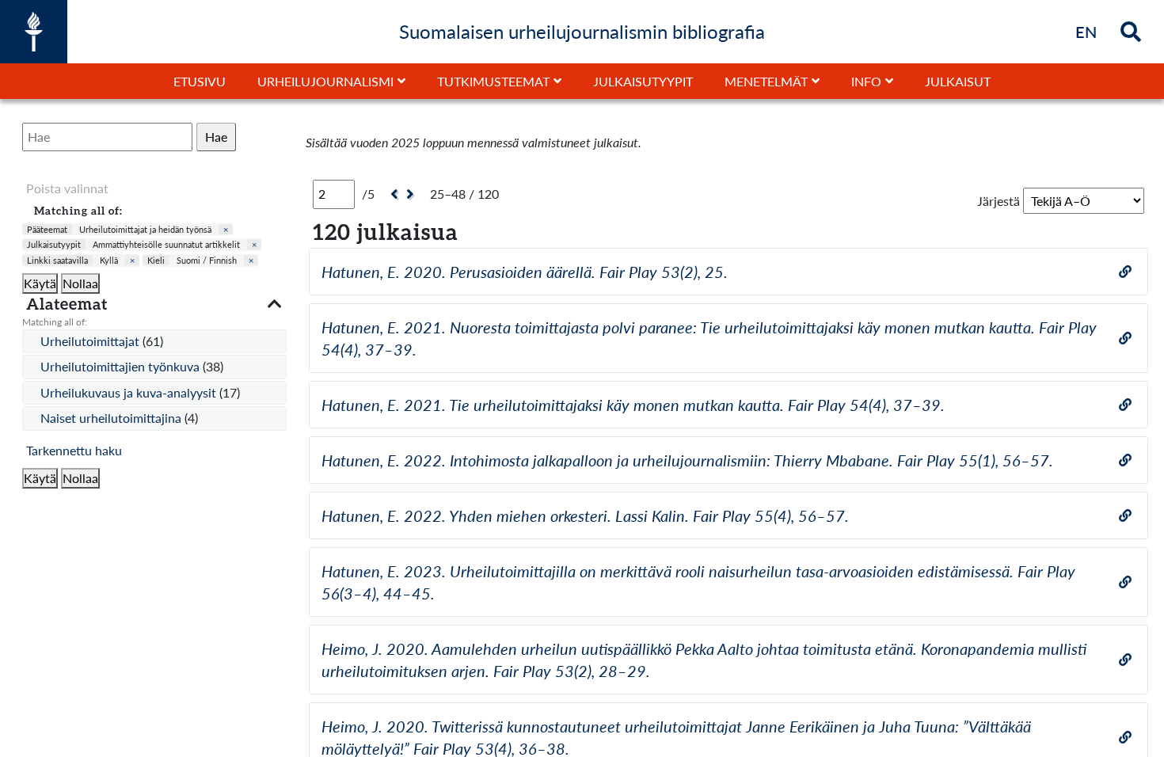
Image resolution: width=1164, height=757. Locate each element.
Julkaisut (958, 81)
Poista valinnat (67, 188)
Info (866, 81)
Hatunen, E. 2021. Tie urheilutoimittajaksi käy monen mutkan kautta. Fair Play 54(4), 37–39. (633, 404)
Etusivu (199, 81)
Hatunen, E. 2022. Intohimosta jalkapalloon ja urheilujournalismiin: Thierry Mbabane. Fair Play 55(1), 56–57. (687, 460)
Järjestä (998, 200)
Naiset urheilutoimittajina (112, 417)
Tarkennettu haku (74, 450)
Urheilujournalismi (325, 81)
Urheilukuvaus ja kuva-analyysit (129, 392)
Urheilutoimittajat (91, 340)
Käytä (40, 283)
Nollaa (80, 283)
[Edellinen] (392, 194)
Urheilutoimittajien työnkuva (121, 366)
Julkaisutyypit (643, 81)
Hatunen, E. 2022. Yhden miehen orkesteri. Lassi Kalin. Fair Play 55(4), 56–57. (585, 515)
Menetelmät (766, 81)
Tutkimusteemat (493, 81)
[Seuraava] (412, 194)
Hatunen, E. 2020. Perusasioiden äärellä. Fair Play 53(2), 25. (524, 271)
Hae (216, 136)
